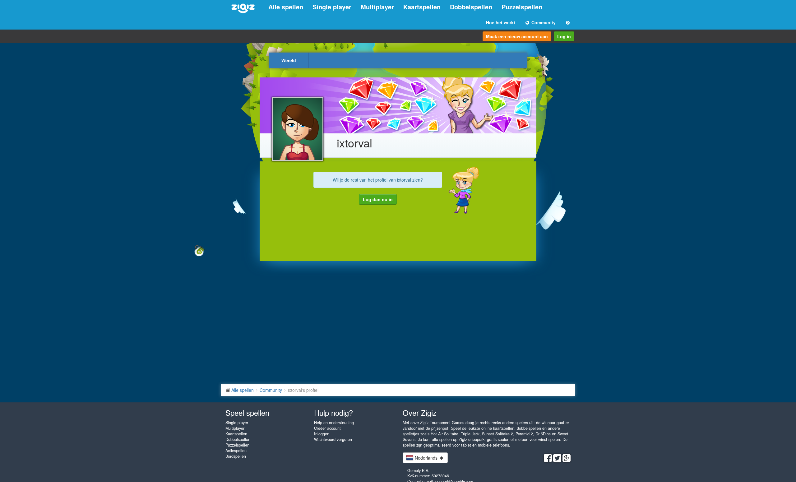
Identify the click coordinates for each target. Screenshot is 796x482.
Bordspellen (235, 456)
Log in (564, 36)
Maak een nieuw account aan (517, 36)
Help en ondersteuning (334, 422)
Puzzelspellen (522, 6)
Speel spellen (247, 412)
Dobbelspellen (471, 6)
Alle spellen (285, 6)
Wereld (288, 60)
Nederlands (426, 458)
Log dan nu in (378, 199)
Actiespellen (236, 450)
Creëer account (327, 428)
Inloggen (321, 434)
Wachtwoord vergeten (333, 439)
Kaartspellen (422, 6)
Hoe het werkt (500, 22)
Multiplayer (377, 6)
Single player (331, 6)
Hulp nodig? (333, 412)
